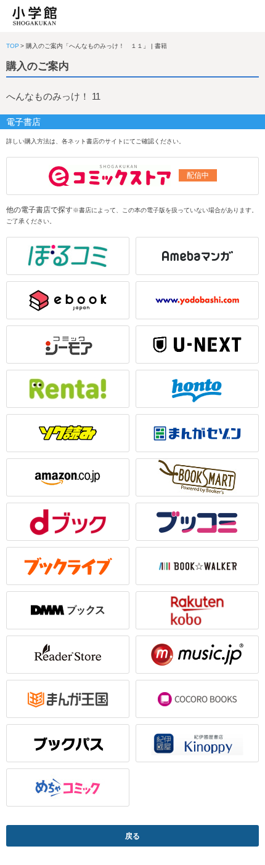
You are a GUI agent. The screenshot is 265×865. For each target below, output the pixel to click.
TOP (12, 45)
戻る (132, 836)
